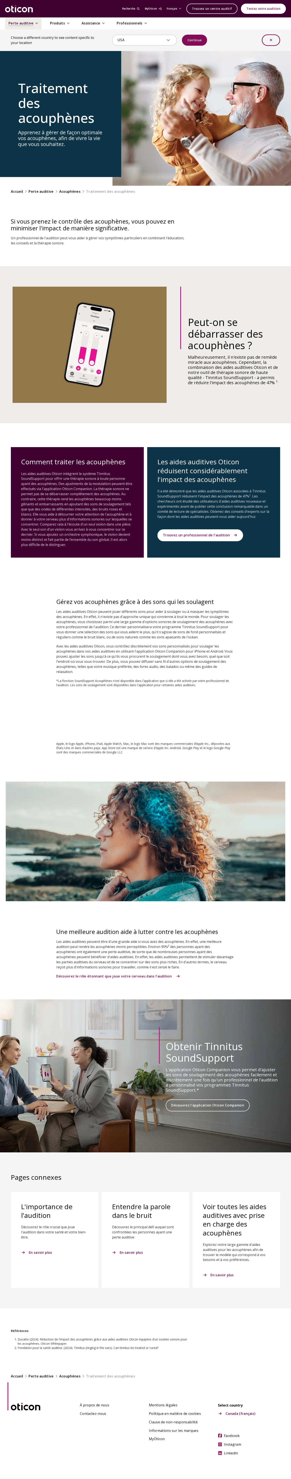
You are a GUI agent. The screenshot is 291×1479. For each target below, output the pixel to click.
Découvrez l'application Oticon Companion (207, 1105)
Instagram (232, 1444)
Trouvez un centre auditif (212, 9)
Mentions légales (163, 1405)
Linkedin (231, 1453)
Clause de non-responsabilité (173, 1422)
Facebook (232, 1435)
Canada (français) (240, 1413)
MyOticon (157, 1438)
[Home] (19, 8)
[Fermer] (271, 40)
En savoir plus (40, 1252)
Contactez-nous (93, 1413)
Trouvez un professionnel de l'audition (196, 535)
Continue (194, 40)
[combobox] (141, 40)
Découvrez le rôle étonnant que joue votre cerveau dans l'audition (114, 976)
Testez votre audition (263, 9)
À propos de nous (94, 1405)
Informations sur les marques (173, 1430)
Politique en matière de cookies (175, 1413)
